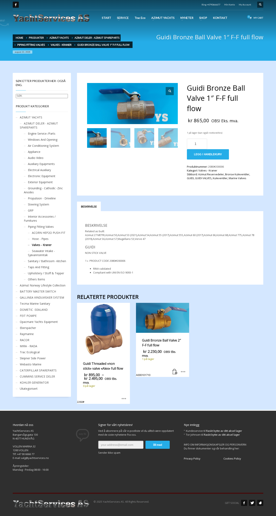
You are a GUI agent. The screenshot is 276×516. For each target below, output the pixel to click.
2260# (100, 382)
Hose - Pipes (40, 239)
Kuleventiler (220, 178)
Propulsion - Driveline (42, 198)
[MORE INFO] (183, 372)
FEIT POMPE (28, 316)
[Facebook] (16, 5)
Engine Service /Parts (41, 133)
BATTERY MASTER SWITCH (38, 291)
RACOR (24, 340)
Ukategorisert (29, 388)
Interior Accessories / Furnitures (40, 218)
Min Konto (229, 4)
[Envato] (260, 503)
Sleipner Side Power (33, 358)
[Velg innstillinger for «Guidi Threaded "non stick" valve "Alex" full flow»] (124, 399)
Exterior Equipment (40, 182)
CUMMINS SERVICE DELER (37, 376)
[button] (170, 91)
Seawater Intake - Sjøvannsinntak (41, 253)
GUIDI (190, 178)
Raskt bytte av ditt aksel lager (224, 431)
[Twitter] (252, 503)
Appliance (34, 152)
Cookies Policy (232, 458)
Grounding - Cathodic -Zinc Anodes (43, 190)
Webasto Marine (30, 364)
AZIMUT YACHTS (31, 117)
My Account (245, 4)
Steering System (38, 204)
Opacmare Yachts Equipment (39, 322)
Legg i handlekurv (208, 154)
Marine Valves (237, 178)
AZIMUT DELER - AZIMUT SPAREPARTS (39, 125)
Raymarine (27, 334)
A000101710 (158, 357)
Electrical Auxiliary (39, 170)
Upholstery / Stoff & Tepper (46, 273)
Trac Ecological (30, 352)
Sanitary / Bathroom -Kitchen (47, 261)
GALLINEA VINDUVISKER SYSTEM (42, 297)
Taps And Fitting (38, 267)
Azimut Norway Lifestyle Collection (42, 285)
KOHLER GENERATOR (34, 382)
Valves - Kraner (207, 170)
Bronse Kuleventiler (237, 174)
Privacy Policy (192, 458)
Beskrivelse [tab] (89, 206)
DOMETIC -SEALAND (34, 310)
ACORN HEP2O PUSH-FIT (48, 233)
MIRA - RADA (28, 346)
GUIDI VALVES (203, 178)
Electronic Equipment (41, 176)
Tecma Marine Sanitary (35, 303)
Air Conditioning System (43, 146)
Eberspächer (28, 328)
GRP (31, 210)
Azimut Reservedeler (211, 174)
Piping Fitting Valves (41, 227)
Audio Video (35, 158)
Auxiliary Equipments (41, 164)
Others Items (36, 279)
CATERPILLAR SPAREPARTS (38, 370)
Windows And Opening (42, 140)
